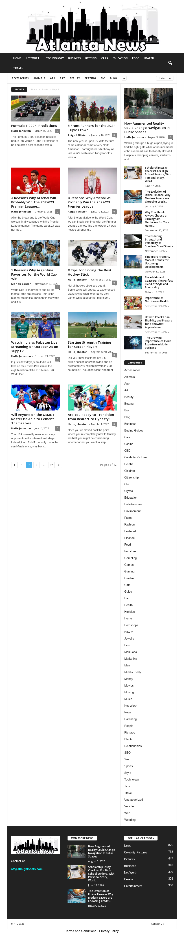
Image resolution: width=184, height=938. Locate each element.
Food (135, 58)
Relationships (133, 746)
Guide (128, 591)
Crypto (128, 491)
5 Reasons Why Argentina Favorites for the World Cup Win (34, 274)
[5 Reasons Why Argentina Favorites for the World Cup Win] (35, 253)
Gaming (129, 571)
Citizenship (131, 477)
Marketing (130, 658)
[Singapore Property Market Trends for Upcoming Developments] (133, 261)
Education (120, 58)
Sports (45, 89)
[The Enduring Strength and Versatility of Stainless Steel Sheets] (133, 241)
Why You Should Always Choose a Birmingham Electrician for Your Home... (157, 219)
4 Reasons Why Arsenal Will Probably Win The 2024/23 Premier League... (33, 202)
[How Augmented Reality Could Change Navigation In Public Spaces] (148, 103)
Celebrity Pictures (135, 457)
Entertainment (133, 504)
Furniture (130, 551)
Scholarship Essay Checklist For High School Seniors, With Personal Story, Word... (158, 174)
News (127, 712)
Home (17, 58)
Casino (128, 444)
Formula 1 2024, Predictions (34, 125)
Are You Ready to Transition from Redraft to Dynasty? (91, 416)
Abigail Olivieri (78, 135)
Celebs (128, 464)
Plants (128, 739)
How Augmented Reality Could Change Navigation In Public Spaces (147, 127)
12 (51, 465)
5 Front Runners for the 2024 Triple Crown (91, 127)
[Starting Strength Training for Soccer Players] (92, 325)
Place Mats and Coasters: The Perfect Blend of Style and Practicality (159, 282)
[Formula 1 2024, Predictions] (35, 108)
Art (62, 78)
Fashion (129, 524)
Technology (55, 58)
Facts (128, 517)
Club (127, 484)
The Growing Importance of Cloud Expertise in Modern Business (158, 343)
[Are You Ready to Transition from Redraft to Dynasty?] (92, 398)
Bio (103, 78)
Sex (126, 759)
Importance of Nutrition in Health (157, 299)
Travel (18, 68)
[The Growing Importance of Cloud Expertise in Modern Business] (133, 342)
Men (127, 665)
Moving (129, 692)
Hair (126, 598)
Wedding (130, 819)
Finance (129, 538)
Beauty (75, 78)
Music (128, 699)
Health (149, 58)
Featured (130, 531)
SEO (127, 752)
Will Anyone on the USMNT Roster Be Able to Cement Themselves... (33, 418)
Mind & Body (132, 672)
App (52, 78)
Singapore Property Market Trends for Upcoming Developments (157, 262)
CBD (127, 450)
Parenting (130, 719)
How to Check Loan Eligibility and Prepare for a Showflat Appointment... (158, 322)
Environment (132, 511)
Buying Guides (133, 430)
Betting (91, 58)
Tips (127, 786)
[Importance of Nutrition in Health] (133, 303)
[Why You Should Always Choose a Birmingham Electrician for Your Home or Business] (133, 217)
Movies (129, 685)
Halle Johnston (21, 130)
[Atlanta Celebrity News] (92, 26)
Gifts (127, 585)
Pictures (129, 732)
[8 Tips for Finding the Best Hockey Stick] (92, 253)
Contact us (157, 923)
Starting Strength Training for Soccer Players (89, 344)
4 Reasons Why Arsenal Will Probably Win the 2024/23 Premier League (90, 202)
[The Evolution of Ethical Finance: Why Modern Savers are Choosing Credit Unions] (133, 196)
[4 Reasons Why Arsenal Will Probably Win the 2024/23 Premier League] (92, 181)
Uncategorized (133, 799)
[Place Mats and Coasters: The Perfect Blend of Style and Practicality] (133, 282)
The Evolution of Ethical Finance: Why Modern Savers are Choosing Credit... (157, 197)
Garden (129, 578)
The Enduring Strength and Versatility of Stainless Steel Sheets (159, 241)
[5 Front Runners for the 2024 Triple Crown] (92, 108)
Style (127, 772)
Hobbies (129, 611)
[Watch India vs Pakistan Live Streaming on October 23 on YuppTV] (35, 325)
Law (126, 645)
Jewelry (129, 638)
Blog (113, 78)
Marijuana (130, 652)
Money (128, 679)
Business (74, 58)
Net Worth (34, 58)
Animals (39, 78)
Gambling (130, 558)
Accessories (20, 78)
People (128, 725)
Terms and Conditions (80, 931)
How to (128, 632)
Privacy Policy (109, 931)
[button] (170, 63)
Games (129, 564)
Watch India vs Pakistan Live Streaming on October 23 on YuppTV (34, 346)
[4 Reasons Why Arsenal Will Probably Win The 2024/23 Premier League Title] (35, 181)
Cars (104, 58)
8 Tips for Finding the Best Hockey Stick (90, 272)
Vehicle (129, 806)
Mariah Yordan (21, 283)
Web (127, 813)
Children (129, 470)
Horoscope (131, 625)
